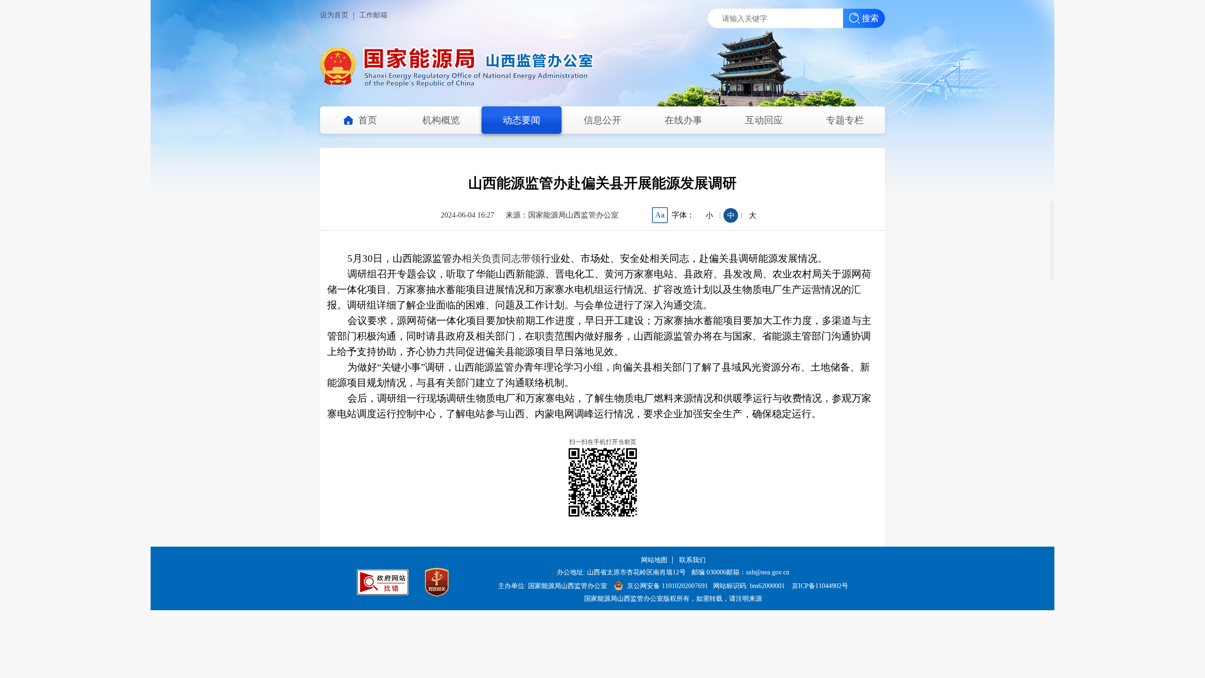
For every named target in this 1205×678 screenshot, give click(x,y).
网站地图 (654, 560)
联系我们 (692, 560)
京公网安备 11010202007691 (668, 585)
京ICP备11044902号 (820, 585)
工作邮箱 (373, 15)
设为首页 (334, 15)
